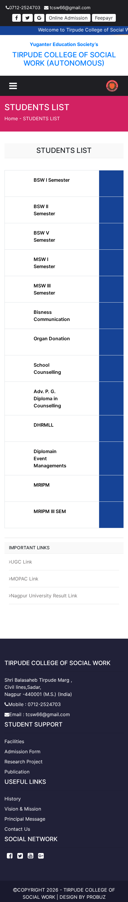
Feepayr (104, 18)
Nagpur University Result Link (44, 596)
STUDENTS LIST (41, 118)
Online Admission (68, 18)
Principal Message (24, 819)
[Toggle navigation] (13, 86)
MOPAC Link (24, 579)
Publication (16, 772)
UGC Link (21, 562)
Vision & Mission (22, 809)
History (12, 799)
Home (11, 118)
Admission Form (22, 751)
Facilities (14, 741)
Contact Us (17, 829)
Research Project (23, 762)
